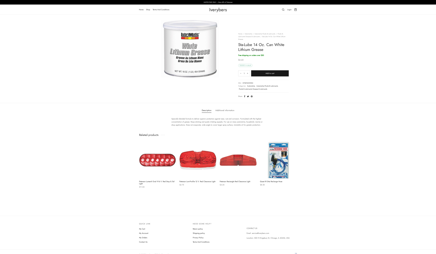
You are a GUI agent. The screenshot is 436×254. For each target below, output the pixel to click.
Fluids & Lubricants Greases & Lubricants (253, 89)
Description (206, 110)
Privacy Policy (198, 237)
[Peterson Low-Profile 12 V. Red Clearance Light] (197, 160)
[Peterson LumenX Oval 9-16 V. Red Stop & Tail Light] (157, 160)
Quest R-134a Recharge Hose (271, 181)
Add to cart (270, 73)
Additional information (224, 110)
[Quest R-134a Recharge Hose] (278, 160)
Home (141, 9)
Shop (148, 9)
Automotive (248, 34)
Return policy (198, 229)
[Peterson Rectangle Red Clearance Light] (238, 160)
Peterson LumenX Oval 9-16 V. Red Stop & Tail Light (157, 182)
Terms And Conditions (161, 9)
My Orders (143, 237)
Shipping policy (199, 233)
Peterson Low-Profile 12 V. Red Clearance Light (197, 181)
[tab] (206, 110)
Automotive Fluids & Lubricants (265, 34)
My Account (143, 233)
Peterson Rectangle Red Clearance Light (235, 181)
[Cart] (295, 9)
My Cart (142, 229)
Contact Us (143, 242)
